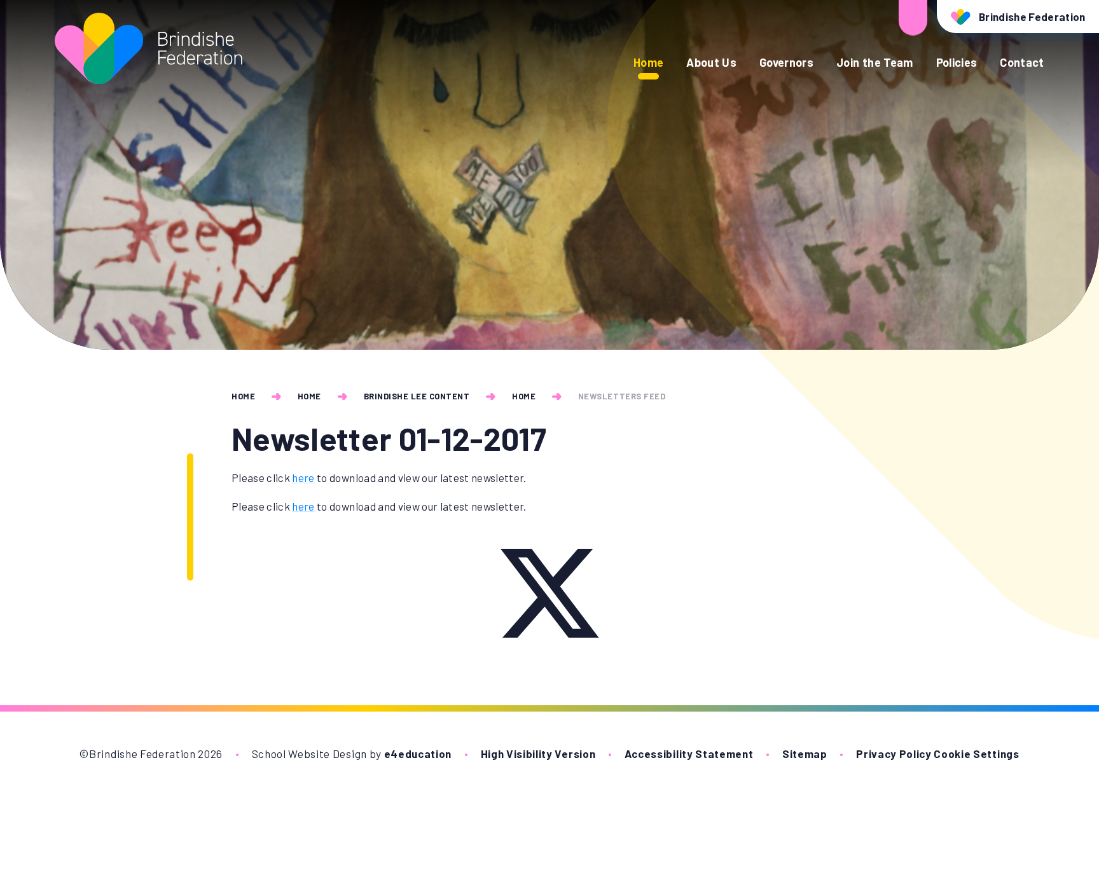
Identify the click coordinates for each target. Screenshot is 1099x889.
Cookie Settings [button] (976, 753)
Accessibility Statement (689, 753)
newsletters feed (621, 396)
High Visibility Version (538, 753)
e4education (418, 753)
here (303, 477)
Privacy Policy (894, 753)
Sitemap (804, 753)
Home (243, 396)
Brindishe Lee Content (417, 396)
